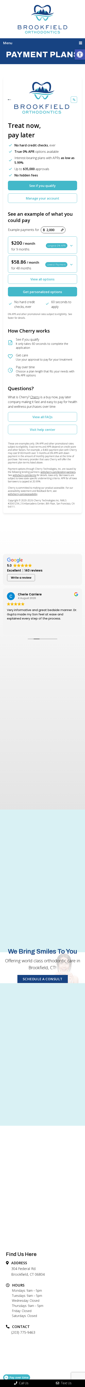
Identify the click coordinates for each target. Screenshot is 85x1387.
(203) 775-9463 (23, 1332)
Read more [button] (67, 628)
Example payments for (23, 230)
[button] (80, 54)
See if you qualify (42, 186)
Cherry (35, 397)
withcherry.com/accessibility (22, 494)
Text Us (66, 1383)
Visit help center (42, 429)
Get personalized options (42, 292)
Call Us (23, 1383)
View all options (42, 279)
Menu (7, 43)
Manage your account (42, 198)
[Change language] (74, 100)
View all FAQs (42, 417)
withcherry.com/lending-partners (58, 472)
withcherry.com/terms (24, 475)
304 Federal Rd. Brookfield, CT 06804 (28, 1271)
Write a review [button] (21, 578)
